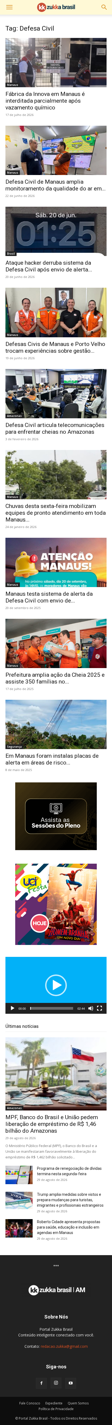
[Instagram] (56, 1383)
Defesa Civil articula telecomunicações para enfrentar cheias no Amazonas (54, 428)
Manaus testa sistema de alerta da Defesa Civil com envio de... (49, 597)
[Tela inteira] (99, 1008)
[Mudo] (91, 1008)
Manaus (12, 85)
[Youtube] (70, 1383)
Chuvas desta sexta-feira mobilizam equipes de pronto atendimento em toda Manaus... (55, 513)
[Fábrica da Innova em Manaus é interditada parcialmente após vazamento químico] (56, 62)
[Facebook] (41, 1383)
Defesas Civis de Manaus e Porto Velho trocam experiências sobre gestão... (55, 347)
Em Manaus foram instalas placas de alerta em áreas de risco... (52, 759)
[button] (9, 7)
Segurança (14, 747)
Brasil (11, 253)
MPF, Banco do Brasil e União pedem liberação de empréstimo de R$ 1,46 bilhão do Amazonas (51, 1124)
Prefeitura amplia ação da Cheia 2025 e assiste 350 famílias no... (55, 678)
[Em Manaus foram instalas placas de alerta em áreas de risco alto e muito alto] (56, 724)
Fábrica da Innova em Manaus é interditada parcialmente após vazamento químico (45, 101)
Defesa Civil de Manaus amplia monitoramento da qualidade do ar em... (55, 185)
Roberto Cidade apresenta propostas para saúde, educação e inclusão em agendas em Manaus (68, 1227)
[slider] (51, 1008)
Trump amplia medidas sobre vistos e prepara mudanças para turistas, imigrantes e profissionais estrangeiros (70, 1199)
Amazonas (14, 416)
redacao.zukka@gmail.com (64, 1346)
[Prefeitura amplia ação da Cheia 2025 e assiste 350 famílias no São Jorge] (56, 643)
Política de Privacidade (56, 1409)
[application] (56, 985)
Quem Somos (78, 1403)
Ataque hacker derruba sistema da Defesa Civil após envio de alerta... (48, 266)
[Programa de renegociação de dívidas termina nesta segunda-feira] (19, 1175)
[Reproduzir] (12, 1008)
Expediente (54, 1403)
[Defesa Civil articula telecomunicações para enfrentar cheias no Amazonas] (56, 393)
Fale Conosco (29, 1403)
